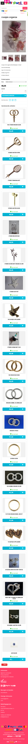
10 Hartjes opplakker (14, 541)
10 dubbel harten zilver (14, 625)
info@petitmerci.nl (5, 716)
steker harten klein (14, 208)
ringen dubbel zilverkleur (14, 402)
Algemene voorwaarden (6, 673)
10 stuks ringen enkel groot (14, 514)
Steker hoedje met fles (14, 347)
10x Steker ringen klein (14, 124)
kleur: (2, 81)
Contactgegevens (4, 698)
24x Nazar (14, 653)
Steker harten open (14, 152)
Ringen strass (14, 430)
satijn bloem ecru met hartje (14, 569)
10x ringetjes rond (14, 375)
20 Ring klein (14, 458)
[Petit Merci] (14, 3)
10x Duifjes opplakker (14, 319)
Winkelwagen (25, 3)
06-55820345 (8, 715)
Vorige (4, 13)
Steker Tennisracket (14, 180)
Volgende (22, 13)
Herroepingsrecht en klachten (7, 676)
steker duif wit (14, 291)
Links (2, 700)
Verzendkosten (4, 692)
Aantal (3, 88)
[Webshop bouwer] (10, 736)
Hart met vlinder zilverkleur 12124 (14, 598)
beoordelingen (21, 738)
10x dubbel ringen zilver (14, 486)
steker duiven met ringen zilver (14, 263)
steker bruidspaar (14, 236)
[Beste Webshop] (18, 736)
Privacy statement (5, 674)
